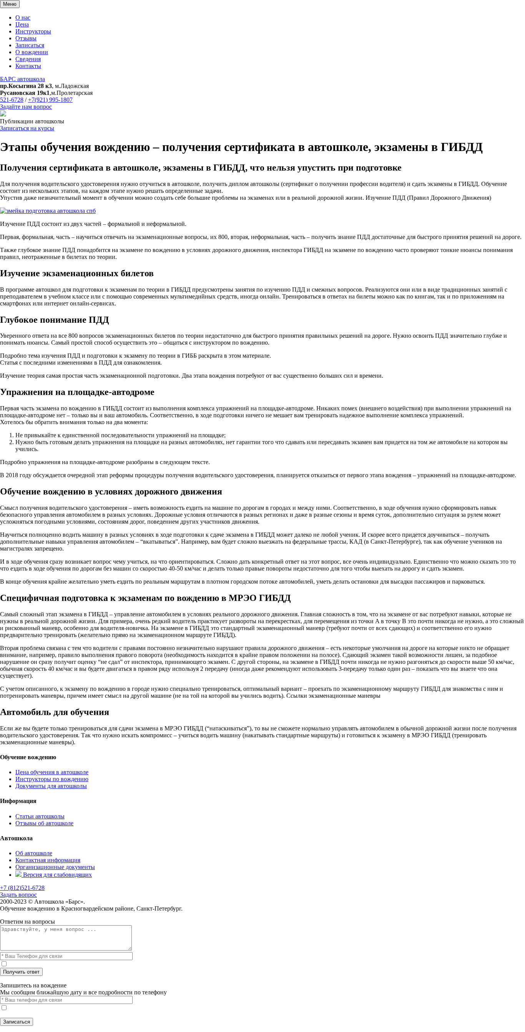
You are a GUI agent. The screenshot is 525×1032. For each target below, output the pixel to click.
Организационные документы (55, 867)
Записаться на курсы (27, 128)
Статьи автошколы (40, 816)
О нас (22, 17)
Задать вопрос (18, 894)
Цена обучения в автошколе (51, 772)
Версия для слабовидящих (57, 874)
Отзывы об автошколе (44, 823)
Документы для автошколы (51, 786)
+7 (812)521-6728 (22, 887)
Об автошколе (33, 853)
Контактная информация (47, 860)
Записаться (29, 45)
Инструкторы (33, 31)
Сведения (28, 59)
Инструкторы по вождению (51, 779)
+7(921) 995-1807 (50, 99)
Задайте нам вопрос (26, 106)
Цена (22, 24)
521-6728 (11, 99)
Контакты (28, 66)
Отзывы (26, 38)
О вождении (31, 52)
